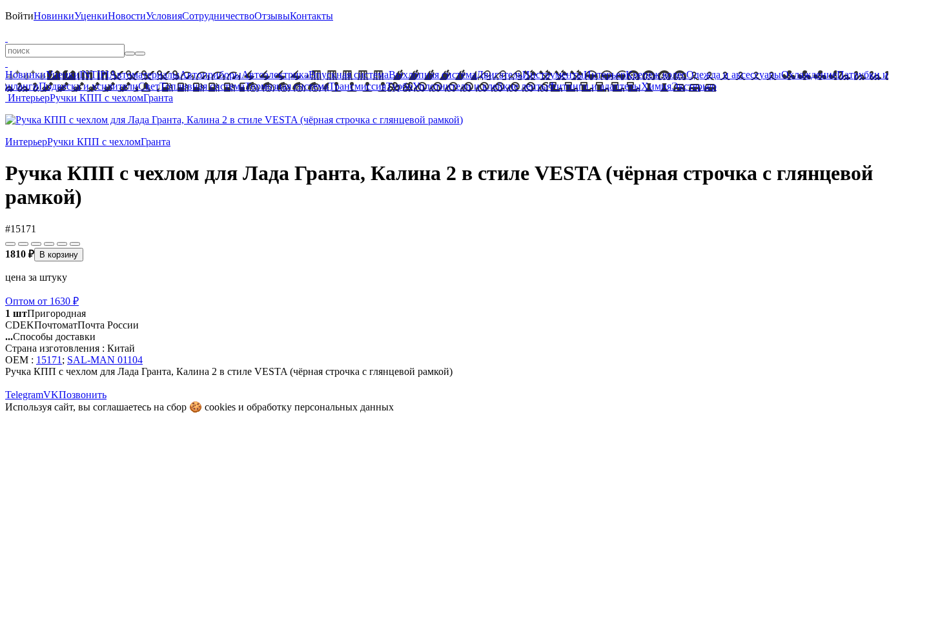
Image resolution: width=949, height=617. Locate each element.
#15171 (20, 228)
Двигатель (499, 74)
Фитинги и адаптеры (594, 86)
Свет (148, 86)
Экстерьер (694, 86)
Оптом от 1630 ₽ (42, 301)
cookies (220, 406)
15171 (49, 359)
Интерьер (605, 74)
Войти (19, 15)
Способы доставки (50, 336)
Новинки (54, 15)
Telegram (24, 394)
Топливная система (202, 86)
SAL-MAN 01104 (105, 359)
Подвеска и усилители (88, 86)
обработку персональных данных (320, 406)
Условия (164, 15)
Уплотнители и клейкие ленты (480, 86)
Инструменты (553, 74)
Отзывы (272, 15)
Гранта (158, 97)
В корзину (58, 254)
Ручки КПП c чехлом (96, 97)
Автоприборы (210, 74)
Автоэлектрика (275, 74)
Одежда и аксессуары (733, 74)
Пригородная (45, 313)
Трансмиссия (357, 86)
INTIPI (94, 74)
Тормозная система (287, 86)
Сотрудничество (218, 15)
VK (51, 394)
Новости (127, 15)
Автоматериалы (144, 74)
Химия (656, 86)
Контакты (311, 15)
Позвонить (83, 394)
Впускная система (349, 74)
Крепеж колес (656, 74)
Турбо (399, 86)
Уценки (91, 15)
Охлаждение (809, 74)
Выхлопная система (432, 74)
